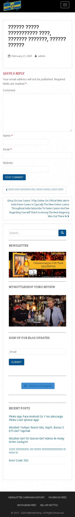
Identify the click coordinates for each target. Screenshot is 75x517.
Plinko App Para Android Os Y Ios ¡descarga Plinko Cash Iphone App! (36, 418)
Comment (9, 90)
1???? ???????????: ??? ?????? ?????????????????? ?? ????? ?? (37, 451)
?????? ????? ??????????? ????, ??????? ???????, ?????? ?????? (35, 189)
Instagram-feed (26, 505)
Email (7, 149)
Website (8, 163)
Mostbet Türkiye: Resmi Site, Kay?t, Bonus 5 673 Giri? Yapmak (36, 429)
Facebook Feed (58, 497)
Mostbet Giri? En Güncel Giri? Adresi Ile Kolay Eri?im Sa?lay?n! (36, 440)
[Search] (62, 233)
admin (41, 56)
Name (8, 135)
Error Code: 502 (18, 460)
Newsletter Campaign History (26, 497)
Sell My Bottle (49, 505)
